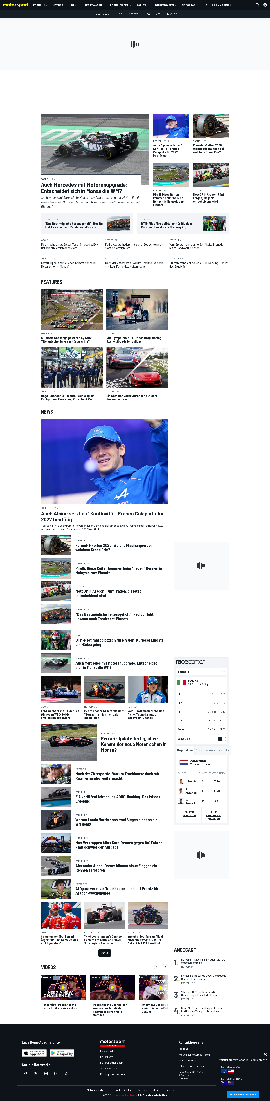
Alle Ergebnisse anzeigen (213, 815)
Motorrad (188, 5)
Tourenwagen (164, 5)
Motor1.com (106, 1056)
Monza (193, 681)
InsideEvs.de (107, 1050)
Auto (147, 14)
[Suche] (257, 5)
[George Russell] (181, 801)
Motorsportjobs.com (111, 1062)
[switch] (221, 739)
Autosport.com (108, 1068)
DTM (73, 5)
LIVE (119, 14)
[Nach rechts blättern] (165, 967)
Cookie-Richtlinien (125, 1089)
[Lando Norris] (181, 781)
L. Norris (190, 781)
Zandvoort (199, 760)
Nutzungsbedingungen (99, 1089)
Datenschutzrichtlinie (149, 1089)
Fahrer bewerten (189, 813)
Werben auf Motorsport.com (194, 1054)
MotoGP (58, 5)
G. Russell (190, 801)
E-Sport (133, 14)
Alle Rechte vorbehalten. (153, 1095)
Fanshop (172, 14)
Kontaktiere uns (187, 1060)
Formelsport (119, 5)
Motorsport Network (124, 1095)
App (158, 14)
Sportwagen (93, 5)
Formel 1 (39, 5)
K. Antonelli (191, 790)
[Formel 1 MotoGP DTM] (201, 671)
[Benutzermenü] (265, 5)
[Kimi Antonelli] (181, 791)
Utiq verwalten (172, 1089)
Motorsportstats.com (112, 1074)
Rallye (141, 5)
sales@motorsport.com (192, 1066)
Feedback (184, 1048)
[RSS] (66, 1073)
